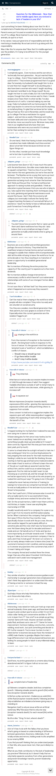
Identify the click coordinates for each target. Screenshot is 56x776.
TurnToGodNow (16, 296)
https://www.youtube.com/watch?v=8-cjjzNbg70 (31, 362)
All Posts (47, 9)
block (31, 58)
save (18, 58)
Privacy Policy (34, 774)
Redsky (10, 572)
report (26, 58)
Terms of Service (23, 774)
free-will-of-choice (18, 330)
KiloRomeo (12, 242)
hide (22, 58)
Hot (7, 9)
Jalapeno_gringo (14, 162)
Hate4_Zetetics (14, 726)
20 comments (6, 58)
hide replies (38, 58)
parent (19, 157)
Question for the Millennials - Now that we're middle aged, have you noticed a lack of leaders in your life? (34, 17)
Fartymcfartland (14, 658)
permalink (11, 133)
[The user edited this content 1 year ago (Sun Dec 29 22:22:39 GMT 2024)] (30, 214)
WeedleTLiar (14, 137)
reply (31, 133)
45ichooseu (12, 604)
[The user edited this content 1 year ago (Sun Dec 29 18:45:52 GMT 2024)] (32, 428)
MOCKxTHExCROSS (18, 23)
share (13, 58)
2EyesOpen (12, 590)
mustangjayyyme (14, 70)
